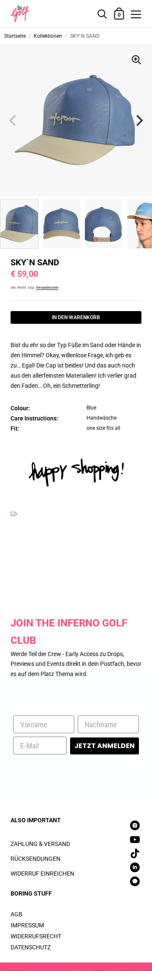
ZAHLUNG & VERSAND (40, 843)
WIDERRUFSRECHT (36, 936)
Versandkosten (47, 287)
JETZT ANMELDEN (104, 746)
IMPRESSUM (27, 925)
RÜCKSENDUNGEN (35, 858)
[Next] (138, 120)
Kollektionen (48, 36)
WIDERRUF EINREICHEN (42, 873)
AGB (16, 914)
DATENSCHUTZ (31, 947)
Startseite (15, 36)
